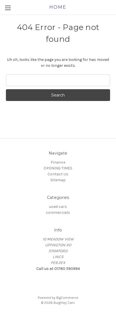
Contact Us (58, 174)
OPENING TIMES (58, 168)
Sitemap (58, 180)
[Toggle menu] (7, 7)
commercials (58, 212)
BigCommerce (67, 298)
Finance (58, 162)
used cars (58, 206)
